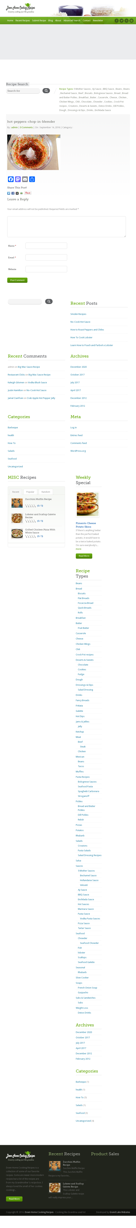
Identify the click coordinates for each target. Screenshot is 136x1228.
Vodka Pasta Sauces (90, 918)
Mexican (80, 756)
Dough (62, 110)
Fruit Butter (83, 628)
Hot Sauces (83, 904)
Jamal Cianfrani (15, 398)
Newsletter (98, 20)
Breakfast (84, 97)
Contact (86, 20)
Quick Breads (84, 607)
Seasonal (80, 967)
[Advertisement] (68, 55)
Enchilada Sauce (103, 110)
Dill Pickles (118, 106)
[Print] (21, 193)
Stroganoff (83, 796)
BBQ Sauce (108, 89)
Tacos (81, 766)
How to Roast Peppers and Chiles (87, 329)
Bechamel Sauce (68, 93)
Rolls (80, 612)
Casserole (103, 97)
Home (10, 20)
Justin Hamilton (15, 390)
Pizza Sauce (84, 923)
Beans (119, 89)
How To (12, 443)
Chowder (98, 101)
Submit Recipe (39, 20)
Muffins (80, 771)
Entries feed (76, 435)
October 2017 (77, 374)
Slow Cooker (82, 977)
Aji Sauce (96, 89)
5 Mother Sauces (82, 89)
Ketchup (80, 731)
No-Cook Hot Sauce (80, 322)
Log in (73, 427)
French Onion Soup (87, 987)
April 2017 (75, 390)
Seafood (12, 458)
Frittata (79, 705)
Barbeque (13, 427)
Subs (80, 1002)
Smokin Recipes (78, 314)
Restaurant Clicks (16, 374)
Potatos (80, 830)
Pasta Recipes (83, 777)
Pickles (79, 801)
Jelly (80, 726)
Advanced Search (72, 20)
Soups (79, 983)
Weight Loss (82, 1008)
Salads (11, 451)
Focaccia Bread (85, 603)
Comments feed (78, 443)
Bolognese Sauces (103, 93)
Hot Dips (80, 716)
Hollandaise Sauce (89, 880)
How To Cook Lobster (81, 337)
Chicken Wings (66, 101)
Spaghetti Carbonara (88, 791)
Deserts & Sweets (88, 106)
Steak (83, 746)
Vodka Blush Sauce (37, 382)
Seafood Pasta (85, 786)
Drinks (90, 110)
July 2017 (75, 382)
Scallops (82, 957)
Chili (77, 101)
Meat (78, 737)
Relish (81, 819)
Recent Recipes (23, 20)
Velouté (84, 885)
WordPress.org (78, 451)
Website (12, 269)
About (58, 20)
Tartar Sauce (84, 928)
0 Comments (26, 127)
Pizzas (79, 825)
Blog (50, 20)
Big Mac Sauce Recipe (29, 367)
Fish (80, 947)
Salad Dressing (85, 689)
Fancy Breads (82, 700)
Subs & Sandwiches (85, 997)
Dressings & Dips (76, 110)
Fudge (81, 674)
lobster (81, 952)
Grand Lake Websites (120, 1212)
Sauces (79, 866)
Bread (117, 93)
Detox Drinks (105, 106)
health (11, 435)
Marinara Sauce (86, 909)
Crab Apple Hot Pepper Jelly (41, 398)
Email (12, 257)
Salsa (78, 860)
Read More (84, 556)
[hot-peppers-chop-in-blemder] (8, 193)
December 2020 (78, 367)
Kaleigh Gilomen (16, 382)
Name (12, 246)
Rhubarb (80, 835)
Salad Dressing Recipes (89, 855)
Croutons (73, 106)
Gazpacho (83, 992)
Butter (93, 97)
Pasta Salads (84, 850)
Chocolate (86, 101)
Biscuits (88, 93)
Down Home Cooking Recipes (39, 1212)
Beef (80, 93)
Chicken (122, 97)
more (78, 549)
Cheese (113, 97)
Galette (79, 711)
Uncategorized (15, 466)
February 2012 (77, 406)
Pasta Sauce (84, 913)
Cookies (108, 101)
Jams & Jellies (82, 721)
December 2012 (78, 398)
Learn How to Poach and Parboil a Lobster (91, 345)
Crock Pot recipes (85, 654)
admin (14, 127)
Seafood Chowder (89, 943)
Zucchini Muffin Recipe (38, 499)
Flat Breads (83, 598)
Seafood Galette (86, 962)
